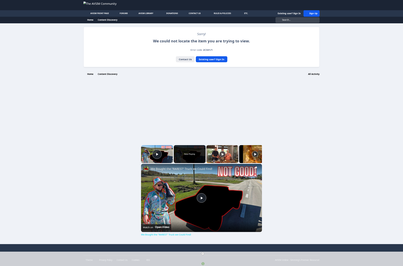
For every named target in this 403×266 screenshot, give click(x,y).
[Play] (222, 154)
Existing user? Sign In (211, 59)
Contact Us (185, 59)
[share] (255, 167)
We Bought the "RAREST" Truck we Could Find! (181, 169)
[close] (202, 253)
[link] (146, 169)
